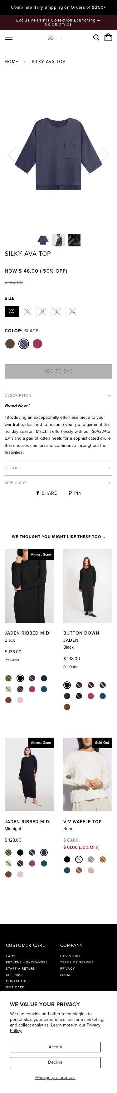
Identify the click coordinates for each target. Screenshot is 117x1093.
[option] (58, 154)
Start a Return (21, 969)
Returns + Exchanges (27, 962)
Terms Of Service (77, 962)
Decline (55, 1062)
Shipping (14, 975)
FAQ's (11, 956)
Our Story (70, 956)
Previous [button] (15, 154)
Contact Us (17, 981)
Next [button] (101, 154)
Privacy (67, 969)
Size (10, 298)
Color (21, 331)
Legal (65, 975)
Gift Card (15, 987)
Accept (55, 1047)
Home (11, 61)
